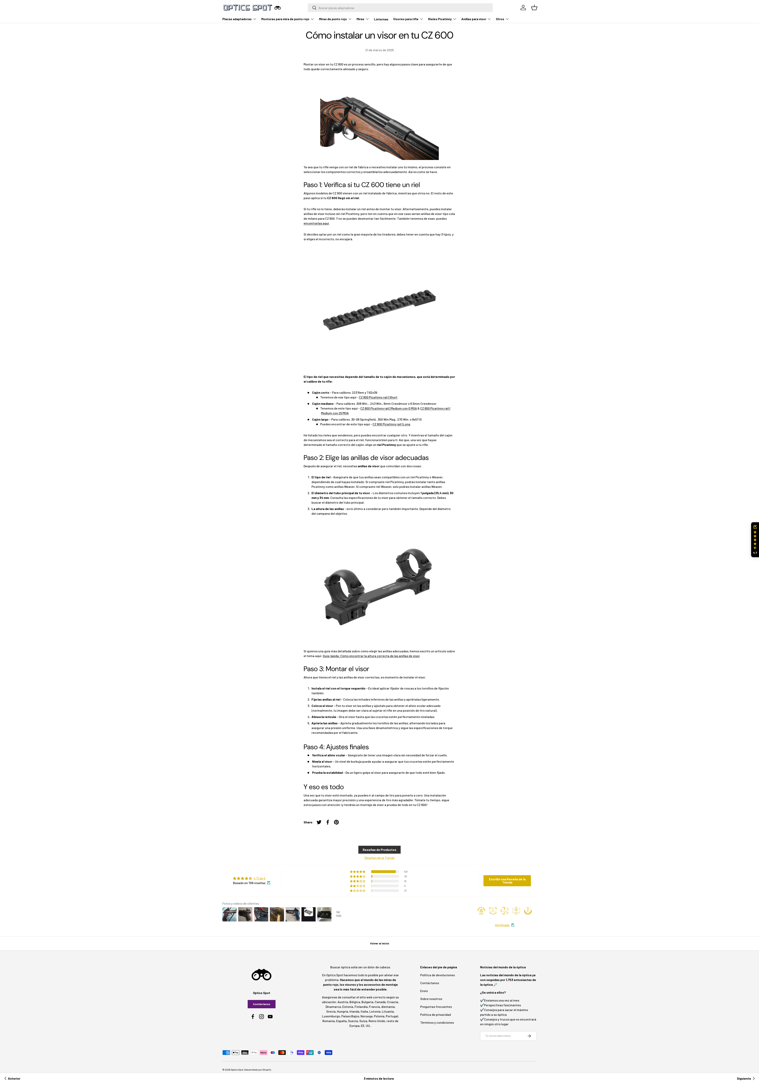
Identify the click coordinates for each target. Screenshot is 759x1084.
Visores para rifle (405, 19)
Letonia (374, 1011)
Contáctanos (429, 983)
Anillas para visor (473, 19)
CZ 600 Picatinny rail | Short (378, 397)
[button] (755, 539)
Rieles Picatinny (440, 19)
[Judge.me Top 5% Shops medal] (528, 911)
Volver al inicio (379, 943)
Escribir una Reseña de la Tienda (507, 880)
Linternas (381, 19)
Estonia (347, 1006)
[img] (251, 878)
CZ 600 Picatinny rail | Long (391, 424)
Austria (343, 1002)
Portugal (392, 1016)
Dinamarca (333, 1006)
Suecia (353, 1021)
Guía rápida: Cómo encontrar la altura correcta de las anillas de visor (371, 656)
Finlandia (361, 1006)
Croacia (392, 1002)
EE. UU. (366, 1025)
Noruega (367, 1016)
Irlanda (354, 1011)
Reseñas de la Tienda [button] (380, 858)
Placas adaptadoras (237, 19)
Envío (424, 991)
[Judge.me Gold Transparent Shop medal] (505, 911)
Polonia (379, 1016)
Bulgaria (367, 1002)
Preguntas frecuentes (436, 1006)
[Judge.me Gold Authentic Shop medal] (493, 911)
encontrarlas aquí (316, 223)
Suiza (363, 1021)
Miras (360, 19)
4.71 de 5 (259, 878)
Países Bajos (350, 1016)
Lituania (388, 1011)
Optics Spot (237, 1069)
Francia (374, 1006)
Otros (500, 19)
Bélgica (354, 1002)
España (341, 1021)
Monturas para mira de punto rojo (285, 19)
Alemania (388, 1006)
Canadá (380, 1002)
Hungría (342, 1011)
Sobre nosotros (431, 999)
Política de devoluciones (437, 975)
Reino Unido (377, 1021)
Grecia (331, 1011)
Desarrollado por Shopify (257, 1069)
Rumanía (328, 1021)
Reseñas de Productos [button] (379, 849)
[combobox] (400, 7)
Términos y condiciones (437, 1022)
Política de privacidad (435, 1014)
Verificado (502, 925)
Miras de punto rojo (333, 19)
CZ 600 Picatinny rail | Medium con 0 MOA (388, 408)
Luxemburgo (331, 1016)
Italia (364, 1011)
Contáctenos (261, 1004)
